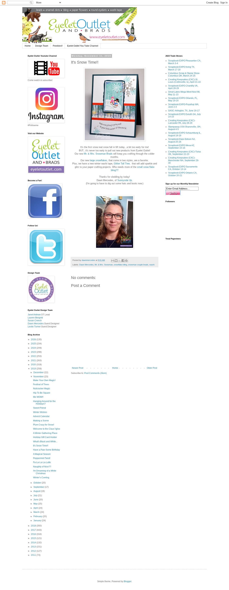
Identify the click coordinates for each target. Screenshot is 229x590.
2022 (33, 356)
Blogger (127, 581)
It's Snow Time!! (40, 445)
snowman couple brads (138, 265)
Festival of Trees (41, 384)
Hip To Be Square (41, 393)
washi (151, 265)
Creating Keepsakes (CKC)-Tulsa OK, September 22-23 (184, 152)
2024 (33, 348)
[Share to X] (119, 260)
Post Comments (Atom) (95, 373)
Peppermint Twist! (41, 458)
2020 (33, 364)
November (38, 376)
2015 (33, 538)
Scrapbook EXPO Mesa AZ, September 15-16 (181, 146)
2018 (33, 525)
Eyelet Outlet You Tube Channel (82, 46)
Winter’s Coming (41, 477)
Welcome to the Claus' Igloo (46, 429)
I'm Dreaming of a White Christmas (44, 472)
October (37, 482)
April (35, 508)
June (36, 499)
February (38, 516)
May (35, 503)
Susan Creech (35, 320)
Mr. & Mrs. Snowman (104, 265)
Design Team (41, 46)
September (39, 487)
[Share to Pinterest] (126, 260)
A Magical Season (42, 454)
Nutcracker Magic (41, 388)
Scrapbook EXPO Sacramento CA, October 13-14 (183, 167)
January (37, 520)
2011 (33, 555)
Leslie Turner (34, 326)
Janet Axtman (34, 314)
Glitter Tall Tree (122, 163)
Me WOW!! (38, 397)
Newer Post (77, 368)
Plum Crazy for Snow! (43, 424)
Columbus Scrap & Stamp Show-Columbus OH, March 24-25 (184, 74)
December (38, 372)
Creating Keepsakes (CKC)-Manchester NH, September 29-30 (183, 160)
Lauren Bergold (35, 317)
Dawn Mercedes (86, 265)
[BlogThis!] (116, 260)
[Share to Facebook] (123, 260)
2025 (33, 343)
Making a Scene (41, 420)
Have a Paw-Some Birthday (46, 450)
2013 (33, 546)
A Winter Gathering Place (45, 433)
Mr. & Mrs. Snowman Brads (98, 153)
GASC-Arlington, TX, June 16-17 (184, 110)
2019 (33, 368)
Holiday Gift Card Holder (45, 437)
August (37, 491)
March (36, 512)
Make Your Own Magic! (44, 380)
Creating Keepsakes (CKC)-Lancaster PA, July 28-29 (181, 121)
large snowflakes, (99, 160)
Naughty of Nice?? (42, 466)
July (35, 495)
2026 (33, 339)
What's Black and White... (45, 441)
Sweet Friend (39, 408)
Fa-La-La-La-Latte (42, 462)
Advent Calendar (41, 416)
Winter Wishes (40, 412)
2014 (33, 542)
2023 (33, 352)
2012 (33, 551)
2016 (33, 534)
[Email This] (112, 260)
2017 (33, 530)
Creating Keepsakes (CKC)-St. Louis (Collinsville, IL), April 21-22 (184, 80)
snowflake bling (120, 265)
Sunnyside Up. (125, 180)
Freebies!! (57, 46)
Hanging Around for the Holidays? (44, 402)
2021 (33, 360)
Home (28, 46)
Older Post (152, 368)
